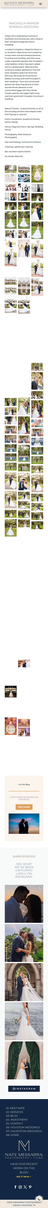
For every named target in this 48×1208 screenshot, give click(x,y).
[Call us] (39, 1199)
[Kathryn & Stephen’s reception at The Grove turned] (24, 943)
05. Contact (14, 1123)
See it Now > (24, 1177)
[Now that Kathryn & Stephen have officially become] (24, 1021)
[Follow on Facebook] (15, 1187)
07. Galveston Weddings (24, 1131)
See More (24, 807)
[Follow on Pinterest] (30, 1187)
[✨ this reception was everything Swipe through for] (24, 1060)
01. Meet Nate (15, 1108)
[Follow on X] (25, 1187)
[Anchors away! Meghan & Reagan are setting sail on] (24, 904)
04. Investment (17, 1119)
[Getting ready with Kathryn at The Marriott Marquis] (24, 982)
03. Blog (12, 1115)
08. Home (12, 1135)
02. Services (14, 1112)
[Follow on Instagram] (20, 1187)
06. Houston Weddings (23, 1127)
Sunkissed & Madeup (31, 142)
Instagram (26, 1088)
